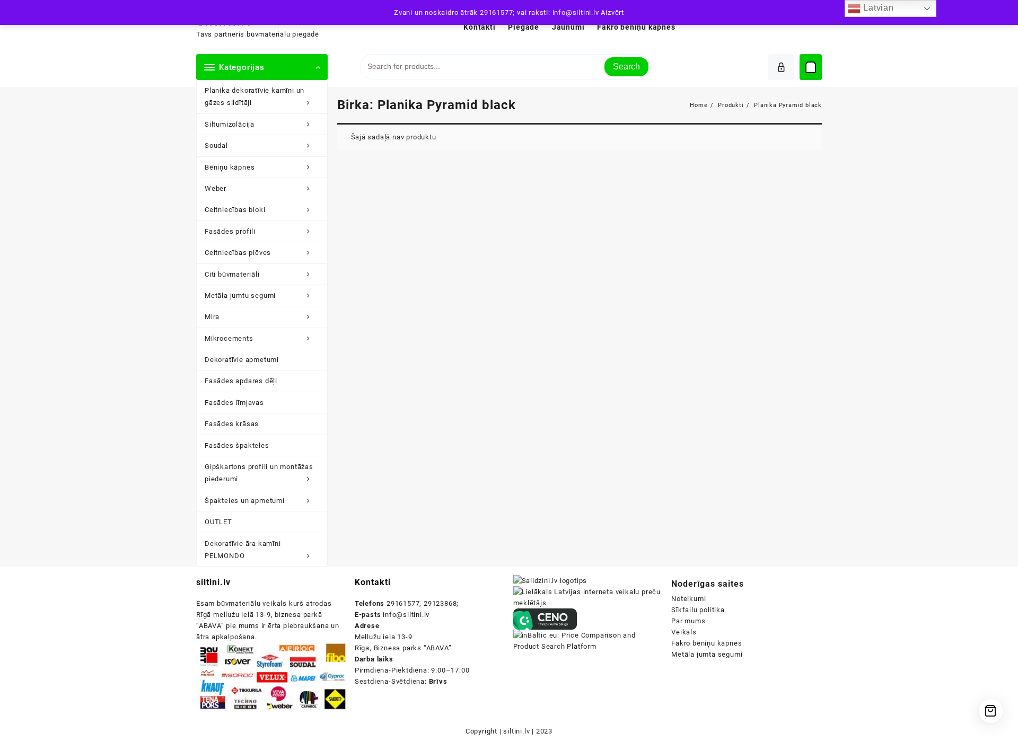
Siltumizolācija (229, 124)
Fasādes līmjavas (234, 403)
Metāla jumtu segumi (240, 295)
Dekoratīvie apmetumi (242, 360)
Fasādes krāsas (232, 424)
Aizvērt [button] (612, 12)
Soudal (216, 145)
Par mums (688, 621)
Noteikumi (688, 599)
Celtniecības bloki (235, 210)
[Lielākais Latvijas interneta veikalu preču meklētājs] (588, 597)
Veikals (684, 632)
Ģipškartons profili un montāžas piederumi (259, 473)
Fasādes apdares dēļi (241, 381)
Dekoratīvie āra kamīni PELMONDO (243, 550)
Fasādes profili (230, 231)
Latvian (877, 7)
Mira (212, 317)
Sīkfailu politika (698, 610)
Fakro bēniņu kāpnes (706, 643)
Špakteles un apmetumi (245, 501)
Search (626, 66)
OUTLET (218, 522)
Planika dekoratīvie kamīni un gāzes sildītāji (254, 96)
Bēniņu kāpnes (229, 167)
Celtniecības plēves (238, 253)
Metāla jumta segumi (706, 654)
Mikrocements (229, 338)
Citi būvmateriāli (232, 274)
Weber (215, 188)
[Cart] (810, 67)
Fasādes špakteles (237, 445)
